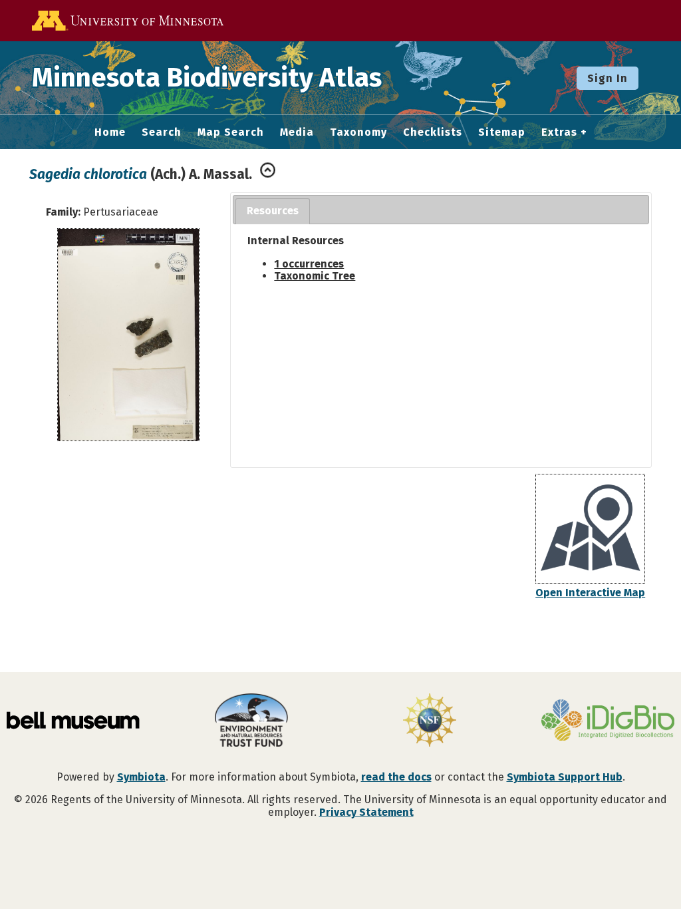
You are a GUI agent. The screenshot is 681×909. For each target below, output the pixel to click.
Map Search (231, 132)
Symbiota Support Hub (564, 777)
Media (297, 132)
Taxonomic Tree (314, 276)
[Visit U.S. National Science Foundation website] (429, 721)
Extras (559, 132)
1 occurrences (309, 264)
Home (110, 132)
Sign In (607, 78)
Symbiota (141, 777)
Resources (273, 210)
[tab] (272, 211)
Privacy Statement (366, 812)
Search (162, 132)
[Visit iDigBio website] (608, 721)
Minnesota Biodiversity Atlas (207, 78)
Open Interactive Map (590, 592)
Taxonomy (358, 132)
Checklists (432, 132)
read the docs (396, 777)
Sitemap (501, 132)
